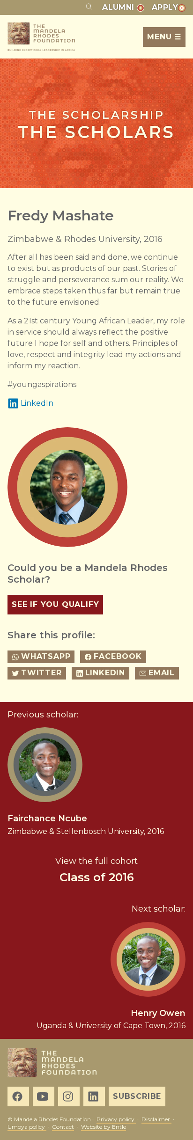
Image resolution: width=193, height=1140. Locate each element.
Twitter (41, 672)
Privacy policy (116, 1119)
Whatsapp (45, 656)
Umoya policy (26, 1126)
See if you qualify (55, 604)
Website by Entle (103, 1126)
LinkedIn (37, 403)
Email (161, 672)
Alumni (119, 7)
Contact (63, 1126)
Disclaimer (156, 1119)
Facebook (117, 656)
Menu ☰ (164, 36)
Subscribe (137, 1096)
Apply (165, 7)
